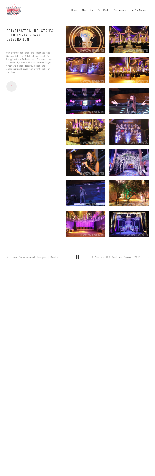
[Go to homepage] (13, 10)
